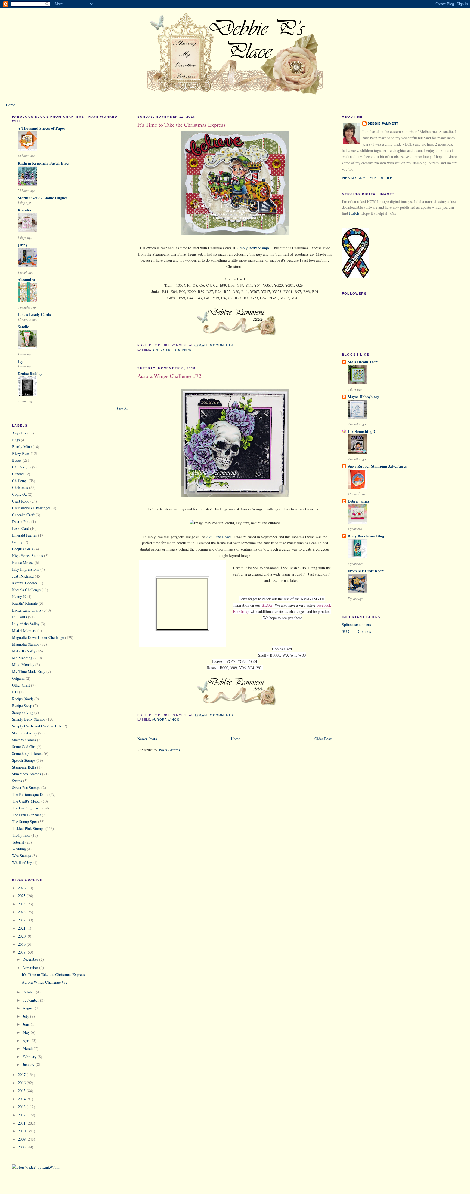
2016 (22, 1082)
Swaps (17, 780)
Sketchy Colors (24, 739)
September (31, 1000)
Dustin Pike (21, 521)
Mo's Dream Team (363, 362)
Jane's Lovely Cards (34, 314)
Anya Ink (19, 433)
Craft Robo (20, 501)
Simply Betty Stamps (28, 719)
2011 (22, 1123)
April (27, 1040)
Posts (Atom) (169, 749)
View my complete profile (367, 177)
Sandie (23, 327)
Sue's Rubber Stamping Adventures (377, 466)
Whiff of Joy (22, 862)
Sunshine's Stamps (26, 773)
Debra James (358, 501)
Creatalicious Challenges (31, 507)
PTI (15, 691)
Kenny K (19, 596)
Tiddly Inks (21, 835)
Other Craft (21, 685)
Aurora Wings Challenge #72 (44, 982)
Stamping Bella (24, 767)
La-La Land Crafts (26, 610)
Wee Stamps (21, 855)
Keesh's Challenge (26, 589)
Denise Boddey (30, 373)
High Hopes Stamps (27, 555)
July (26, 1016)
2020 (22, 936)
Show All (122, 408)
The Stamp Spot (24, 821)
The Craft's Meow (26, 801)
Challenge (19, 480)
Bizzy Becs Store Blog (366, 536)
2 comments (221, 715)
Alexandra (26, 279)
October (29, 992)
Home (10, 104)
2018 (22, 952)
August (29, 1008)
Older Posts (323, 738)
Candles (18, 473)
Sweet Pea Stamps (26, 787)
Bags (16, 439)
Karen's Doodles (25, 582)
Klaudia (24, 210)
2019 (22, 944)
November (31, 967)
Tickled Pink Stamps (28, 828)
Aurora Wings (165, 719)
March (28, 1048)
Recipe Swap (22, 705)
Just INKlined (23, 576)
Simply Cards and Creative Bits (36, 726)
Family (17, 542)
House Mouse (22, 562)
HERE (354, 213)
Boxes (16, 460)
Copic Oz (19, 494)
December (31, 959)
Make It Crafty (23, 651)
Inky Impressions (25, 569)
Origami (18, 678)
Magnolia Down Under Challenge (38, 637)
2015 (22, 1090)
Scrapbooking (22, 712)
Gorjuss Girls (22, 548)
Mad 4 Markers (24, 630)
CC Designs (21, 467)
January (29, 1064)
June (27, 1024)
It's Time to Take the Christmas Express (53, 974)
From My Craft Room (366, 571)
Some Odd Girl (24, 746)
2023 (22, 911)
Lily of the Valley (25, 623)
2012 (22, 1114)
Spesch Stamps (23, 760)
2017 (22, 1074)
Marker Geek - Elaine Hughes (42, 198)
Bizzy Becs (21, 453)
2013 (22, 1106)
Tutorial (18, 842)
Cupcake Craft (23, 514)
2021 (22, 928)
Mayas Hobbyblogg (363, 397)
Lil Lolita (19, 616)
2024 (22, 903)
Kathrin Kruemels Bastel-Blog (43, 163)
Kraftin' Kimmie (25, 603)
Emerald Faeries (24, 535)
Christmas (20, 487)
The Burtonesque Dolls (30, 794)
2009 (22, 1139)
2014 (22, 1098)
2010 (22, 1130)
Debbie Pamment (383, 123)
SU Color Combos (356, 631)
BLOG (267, 605)
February (30, 1056)
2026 (22, 887)
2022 (22, 920)
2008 (22, 1147)
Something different (27, 753)
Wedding (19, 848)
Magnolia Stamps (25, 644)
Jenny (22, 245)
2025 (22, 895)
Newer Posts (147, 738)
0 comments (221, 345)
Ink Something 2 (361, 431)
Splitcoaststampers (356, 624)
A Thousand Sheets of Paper (41, 128)
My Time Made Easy (28, 671)
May (27, 1032)
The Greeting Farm (26, 808)
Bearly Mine (22, 446)
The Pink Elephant (26, 814)
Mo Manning (22, 657)
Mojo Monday (23, 664)
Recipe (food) (22, 698)
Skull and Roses (218, 536)
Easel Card (20, 528)
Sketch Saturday (24, 733)
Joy (20, 361)
